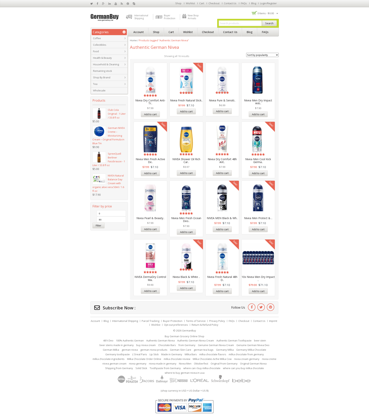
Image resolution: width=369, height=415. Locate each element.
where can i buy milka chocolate (201, 368)
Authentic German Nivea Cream (195, 340)
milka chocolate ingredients (109, 359)
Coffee (97, 38)
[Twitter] (261, 307)
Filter (98, 225)
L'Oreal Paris (139, 354)
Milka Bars (191, 354)
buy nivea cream (146, 345)
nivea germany (137, 363)
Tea (95, 84)
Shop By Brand (101, 77)
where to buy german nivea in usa (184, 372)
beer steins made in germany (117, 345)
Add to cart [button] (150, 114)
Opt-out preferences (176, 324)
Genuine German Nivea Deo (252, 345)
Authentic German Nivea (160, 340)
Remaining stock (102, 71)
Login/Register (268, 3)
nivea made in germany (162, 363)
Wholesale (99, 90)
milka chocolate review (177, 359)
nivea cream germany (246, 359)
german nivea (130, 349)
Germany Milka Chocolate (251, 349)
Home (133, 40)
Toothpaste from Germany (165, 368)
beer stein (260, 340)
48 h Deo (108, 340)
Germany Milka (225, 349)
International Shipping (141, 17)
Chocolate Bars (167, 345)
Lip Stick (154, 354)
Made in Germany (171, 354)
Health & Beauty (102, 58)
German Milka (111, 349)
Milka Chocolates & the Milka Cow (212, 359)
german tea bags (204, 349)
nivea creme (269, 359)
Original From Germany (224, 363)
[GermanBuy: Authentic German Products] (104, 17)
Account (138, 32)
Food (96, 51)
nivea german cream (114, 363)
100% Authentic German (130, 340)
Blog (253, 3)
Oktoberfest (201, 363)
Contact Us (230, 3)
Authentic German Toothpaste (234, 340)
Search (269, 23)
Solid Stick (141, 368)
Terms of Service (196, 321)
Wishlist (190, 3)
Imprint (273, 321)
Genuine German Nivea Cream (216, 345)
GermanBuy (189, 330)
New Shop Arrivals (193, 17)
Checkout (214, 3)
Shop (178, 3)
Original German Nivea (253, 363)
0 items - (266, 13)
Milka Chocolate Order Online (144, 359)
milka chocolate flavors (212, 354)
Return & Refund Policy (205, 324)
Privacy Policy (217, 321)
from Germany (186, 345)
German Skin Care (180, 349)
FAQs (244, 3)
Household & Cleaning (106, 64)
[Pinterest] (270, 307)
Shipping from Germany (119, 368)
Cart (201, 3)
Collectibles (99, 44)
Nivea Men (185, 363)
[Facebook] (251, 307)
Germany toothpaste (117, 354)
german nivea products (153, 349)
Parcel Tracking (150, 321)
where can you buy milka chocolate (243, 368)
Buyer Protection (169, 17)
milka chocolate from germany (246, 354)
